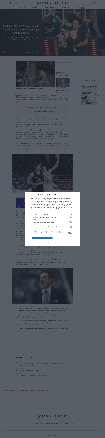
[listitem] (52, 214)
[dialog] (52, 219)
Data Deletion (44, 243)
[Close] (77, 195)
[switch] (70, 217)
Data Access (52, 243)
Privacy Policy (60, 243)
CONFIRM (42, 238)
